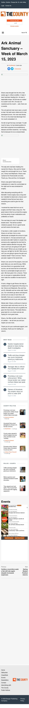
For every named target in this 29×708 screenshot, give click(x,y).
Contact (3, 683)
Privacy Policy (22, 700)
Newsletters (4, 680)
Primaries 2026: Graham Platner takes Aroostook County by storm (10, 448)
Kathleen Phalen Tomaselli (10, 452)
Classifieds (4, 675)
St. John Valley (22, 2)
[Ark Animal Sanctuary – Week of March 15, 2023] (14, 82)
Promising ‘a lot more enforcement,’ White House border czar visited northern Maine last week (16, 379)
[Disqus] (14, 600)
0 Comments (18, 68)
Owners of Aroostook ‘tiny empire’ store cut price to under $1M (15, 391)
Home (3, 670)
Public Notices (5, 690)
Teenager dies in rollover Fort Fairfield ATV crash (16, 367)
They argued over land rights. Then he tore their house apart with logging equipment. (10, 488)
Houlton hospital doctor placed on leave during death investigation (16, 346)
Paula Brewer (8, 428)
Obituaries (4, 672)
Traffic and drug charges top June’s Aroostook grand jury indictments (16, 357)
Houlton (8, 2)
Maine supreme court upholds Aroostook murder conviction (11, 478)
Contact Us (8, 5)
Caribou (3, 2)
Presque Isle (14, 2)
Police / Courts (10, 463)
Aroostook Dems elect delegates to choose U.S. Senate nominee (10, 424)
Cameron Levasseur (9, 417)
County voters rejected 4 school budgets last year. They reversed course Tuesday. (10, 436)
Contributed (12, 65)
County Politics (10, 406)
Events (3, 677)
